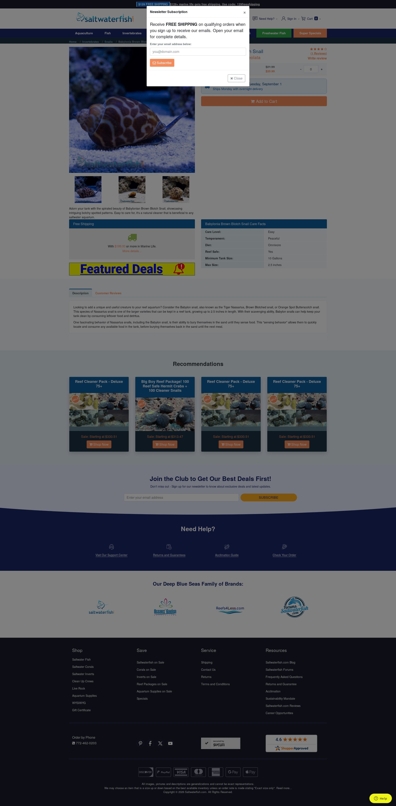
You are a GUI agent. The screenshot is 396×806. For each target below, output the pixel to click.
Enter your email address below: (170, 44)
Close (238, 78)
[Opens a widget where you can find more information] (380, 799)
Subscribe (164, 62)
